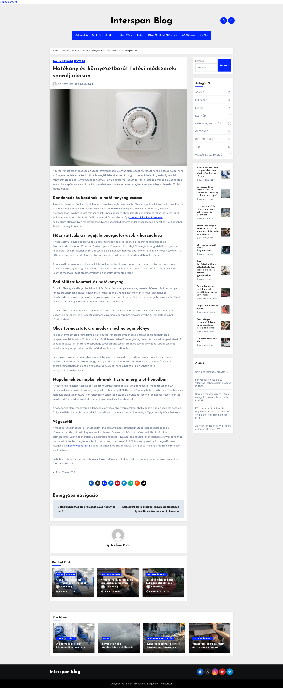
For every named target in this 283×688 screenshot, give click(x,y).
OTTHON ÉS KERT (103, 35)
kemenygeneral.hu (79, 445)
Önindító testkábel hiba (208, 372)
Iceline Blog (68, 84)
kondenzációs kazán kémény (146, 217)
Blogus (150, 683)
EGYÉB (204, 35)
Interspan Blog (141, 21)
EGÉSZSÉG (81, 35)
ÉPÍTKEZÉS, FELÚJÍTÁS (208, 123)
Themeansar (165, 683)
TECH (140, 35)
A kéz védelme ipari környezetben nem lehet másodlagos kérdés (71, 583)
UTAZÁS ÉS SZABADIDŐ (163, 35)
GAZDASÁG (188, 35)
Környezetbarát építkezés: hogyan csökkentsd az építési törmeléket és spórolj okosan (212, 411)
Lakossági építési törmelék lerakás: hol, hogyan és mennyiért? (164, 647)
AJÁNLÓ (79, 61)
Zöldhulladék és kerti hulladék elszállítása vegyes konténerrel (159, 583)
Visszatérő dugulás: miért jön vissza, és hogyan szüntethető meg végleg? (117, 583)
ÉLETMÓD (125, 35)
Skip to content (8, 2)
